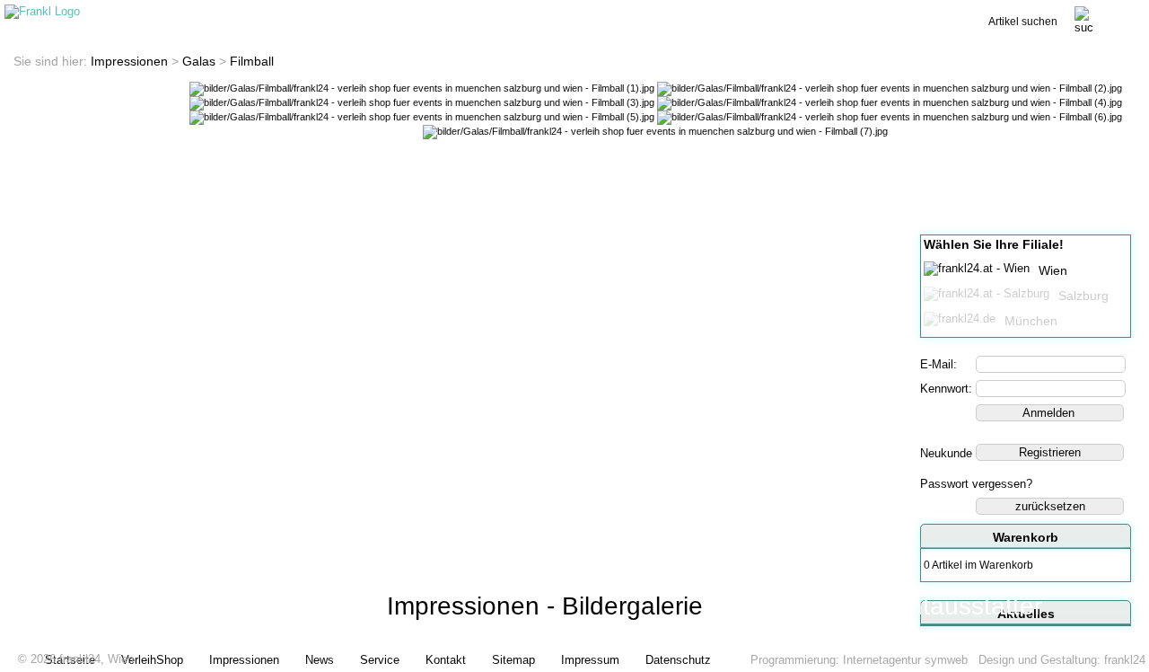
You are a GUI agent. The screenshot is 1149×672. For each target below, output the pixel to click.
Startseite (252, 15)
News (484, 15)
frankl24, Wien (96, 659)
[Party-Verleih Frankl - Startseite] (42, 11)
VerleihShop (152, 660)
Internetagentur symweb (905, 660)
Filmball (252, 61)
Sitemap (513, 660)
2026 (43, 659)
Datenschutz (678, 660)
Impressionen (129, 61)
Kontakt (835, 15)
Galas (198, 61)
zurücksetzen (1050, 506)
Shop (368, 15)
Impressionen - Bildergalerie (545, 606)
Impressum (590, 660)
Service (718, 15)
